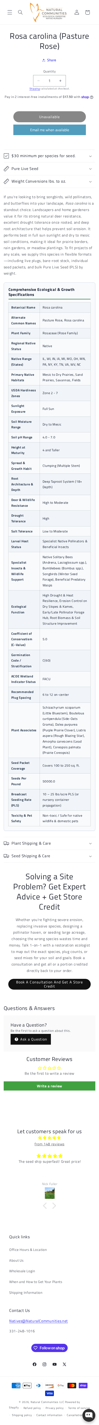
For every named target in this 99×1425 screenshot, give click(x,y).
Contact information (49, 1415)
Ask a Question (33, 1039)
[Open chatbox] (88, 1415)
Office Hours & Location (28, 1249)
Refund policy (32, 1408)
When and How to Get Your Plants (35, 1281)
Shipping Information (26, 1292)
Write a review (49, 1086)
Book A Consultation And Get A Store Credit (49, 984)
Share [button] (51, 60)
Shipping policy (22, 1415)
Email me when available (49, 130)
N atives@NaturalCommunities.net (38, 1321)
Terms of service (79, 1408)
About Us (16, 1260)
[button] (9, 12)
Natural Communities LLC (47, 1402)
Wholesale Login (22, 1271)
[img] (49, 1138)
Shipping (34, 88)
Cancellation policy (79, 1415)
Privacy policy (55, 1408)
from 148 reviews (49, 1144)
